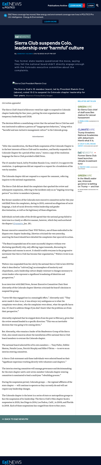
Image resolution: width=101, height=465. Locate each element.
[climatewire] (86, 130)
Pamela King (84, 121)
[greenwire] (85, 107)
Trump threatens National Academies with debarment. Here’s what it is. (88, 136)
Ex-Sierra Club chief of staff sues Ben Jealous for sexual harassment (87, 113)
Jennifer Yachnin (25, 54)
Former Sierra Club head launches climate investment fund (87, 159)
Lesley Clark (84, 144)
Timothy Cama (85, 167)
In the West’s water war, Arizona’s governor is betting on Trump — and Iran (88, 182)
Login (91, 5)
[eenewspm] (86, 153)
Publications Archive (57, 5)
